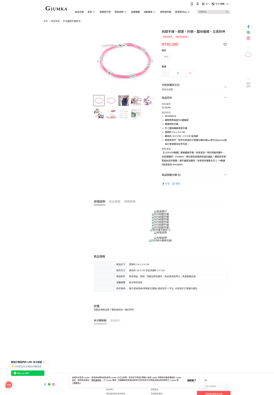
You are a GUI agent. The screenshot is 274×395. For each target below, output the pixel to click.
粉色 (166, 56)
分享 (167, 183)
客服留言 (155, 390)
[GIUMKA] (56, 8)
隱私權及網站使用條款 (115, 394)
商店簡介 (110, 390)
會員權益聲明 (156, 394)
